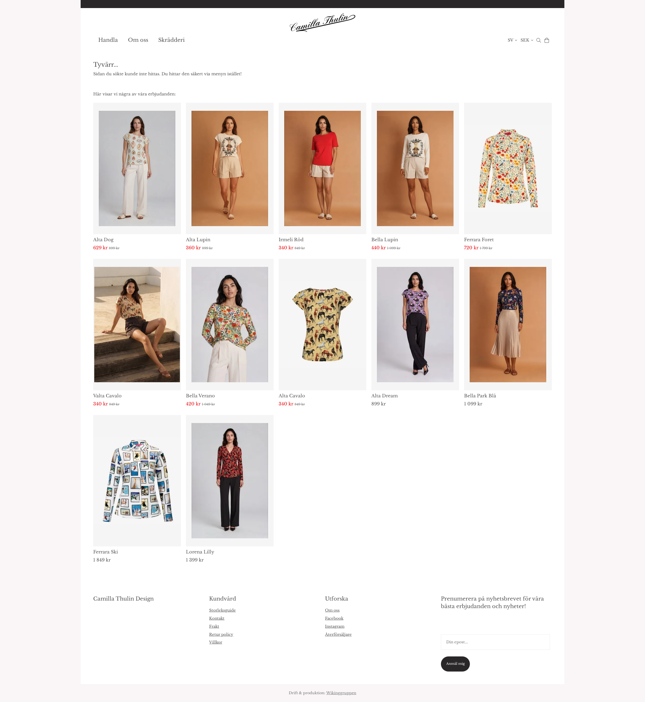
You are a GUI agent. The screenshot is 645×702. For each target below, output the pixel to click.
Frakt (214, 626)
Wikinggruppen (341, 693)
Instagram (334, 626)
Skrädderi (171, 40)
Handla (108, 40)
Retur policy (221, 634)
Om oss (138, 40)
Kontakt (216, 618)
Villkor (215, 642)
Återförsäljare (338, 634)
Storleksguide (222, 610)
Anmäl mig (455, 663)
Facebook (334, 618)
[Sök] (538, 40)
